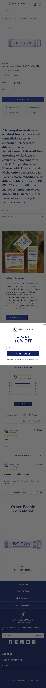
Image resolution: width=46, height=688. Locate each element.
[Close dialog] (44, 324)
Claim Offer (23, 353)
